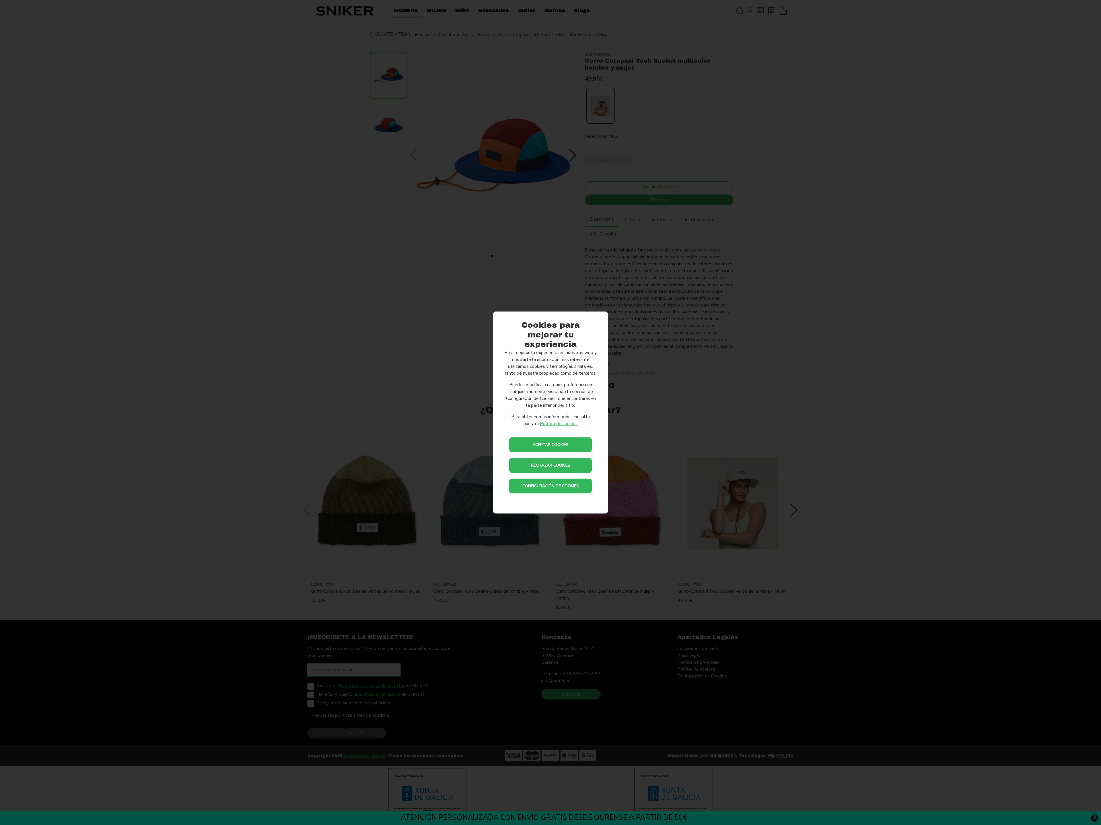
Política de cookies (559, 423)
